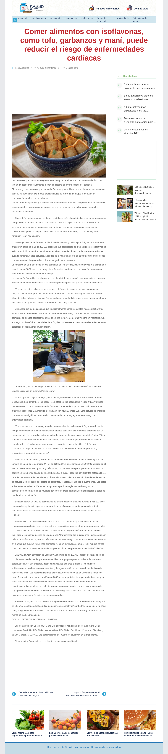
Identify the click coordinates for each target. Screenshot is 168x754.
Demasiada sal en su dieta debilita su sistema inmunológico (36, 694)
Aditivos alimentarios (46, 68)
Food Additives (22, 68)
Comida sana (72, 68)
